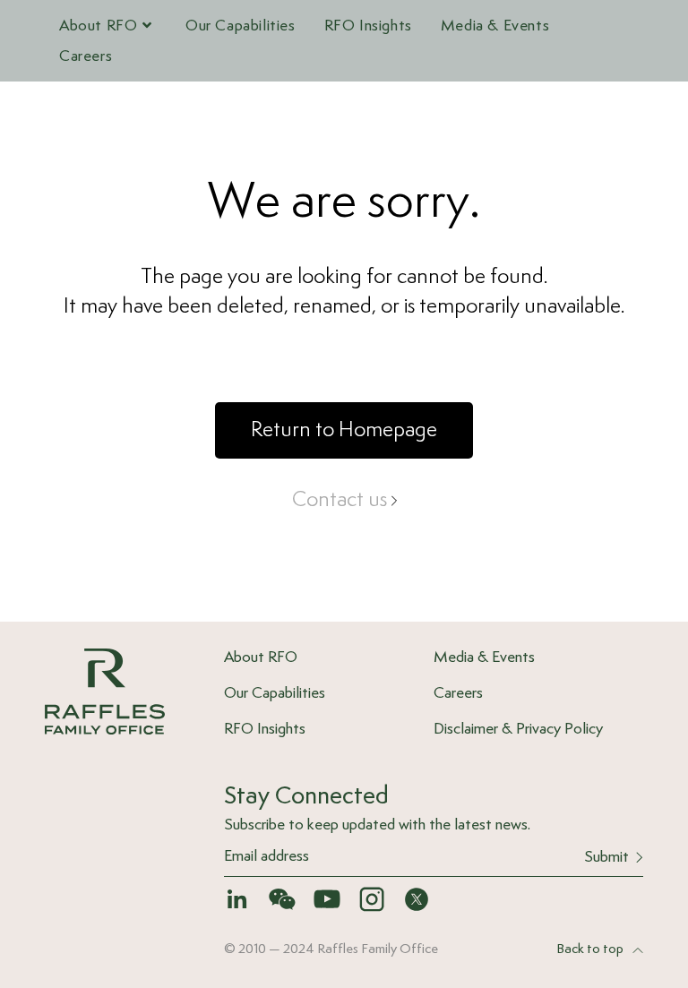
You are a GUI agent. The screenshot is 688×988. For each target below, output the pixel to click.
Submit (606, 857)
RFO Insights (264, 729)
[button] (344, 430)
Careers (458, 693)
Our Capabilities (274, 693)
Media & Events (484, 657)
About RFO (260, 657)
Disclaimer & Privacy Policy (518, 729)
